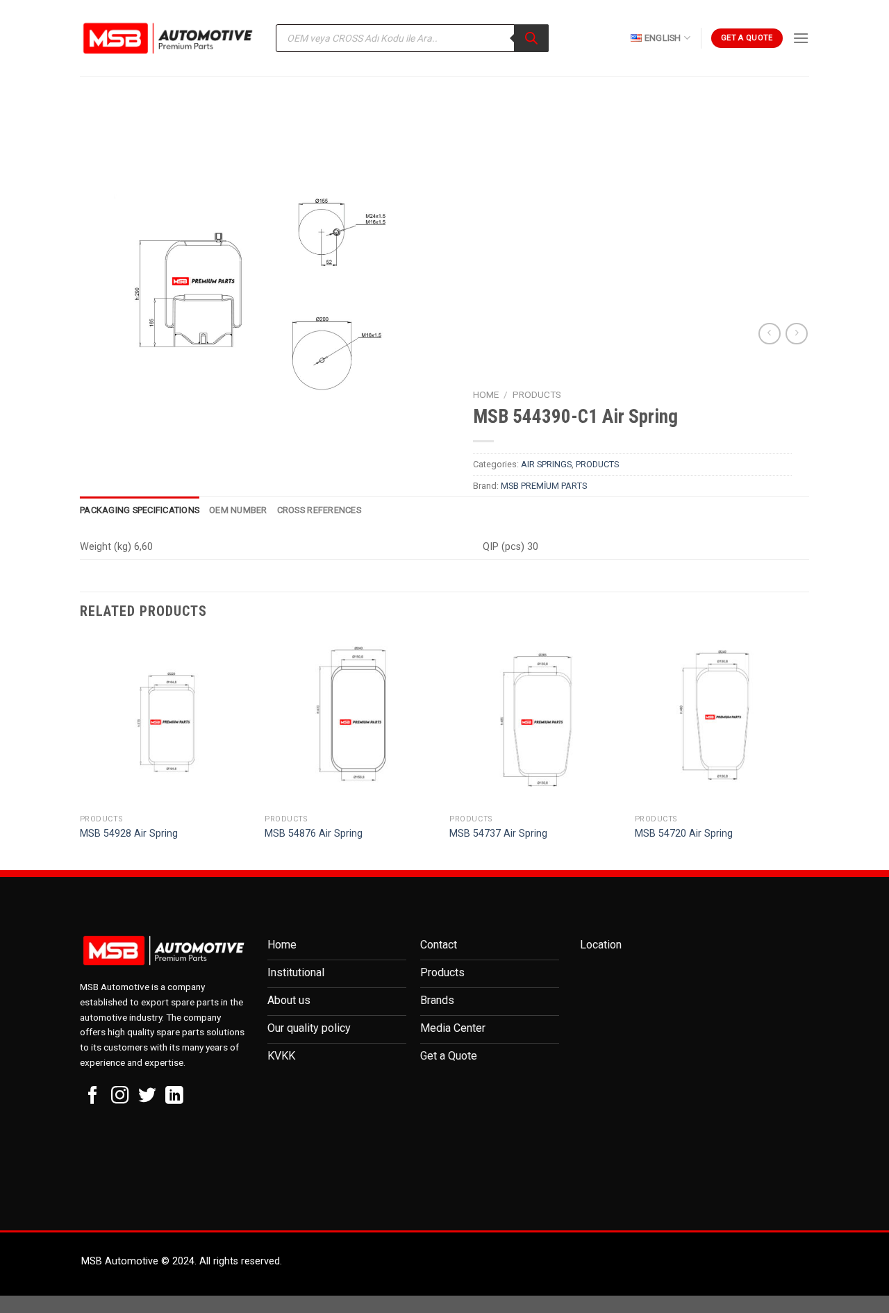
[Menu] (800, 38)
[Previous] (80, 752)
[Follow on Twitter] (147, 1096)
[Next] (805, 752)
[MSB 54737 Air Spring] (535, 722)
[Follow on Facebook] (93, 1096)
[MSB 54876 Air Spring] (350, 722)
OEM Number (238, 510)
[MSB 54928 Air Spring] (165, 722)
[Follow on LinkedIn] (174, 1096)
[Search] (531, 38)
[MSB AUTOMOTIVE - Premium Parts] (167, 38)
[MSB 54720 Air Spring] (720, 722)
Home (486, 394)
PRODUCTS (537, 394)
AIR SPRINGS (546, 464)
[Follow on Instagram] (120, 1096)
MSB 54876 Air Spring (314, 833)
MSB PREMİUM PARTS (544, 485)
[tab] (139, 510)
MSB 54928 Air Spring (129, 833)
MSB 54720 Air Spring (684, 833)
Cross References (319, 510)
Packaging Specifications (139, 510)
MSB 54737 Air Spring (498, 833)
